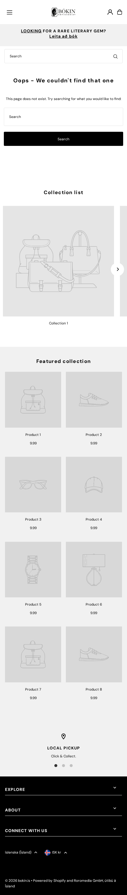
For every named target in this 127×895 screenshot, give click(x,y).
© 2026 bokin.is (17, 880)
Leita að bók (63, 36)
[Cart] (119, 12)
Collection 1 (58, 323)
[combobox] (63, 56)
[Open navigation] (26, 12)
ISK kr (56, 852)
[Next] (117, 269)
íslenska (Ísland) (18, 852)
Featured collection (63, 361)
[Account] (110, 12)
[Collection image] (58, 261)
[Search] (115, 56)
